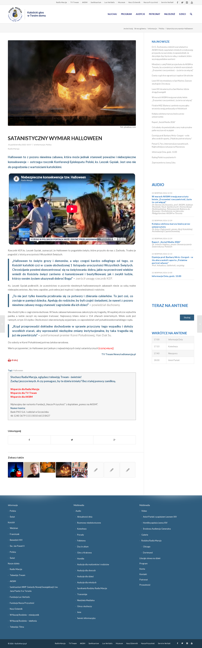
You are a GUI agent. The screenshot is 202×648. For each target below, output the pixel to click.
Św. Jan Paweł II (17, 546)
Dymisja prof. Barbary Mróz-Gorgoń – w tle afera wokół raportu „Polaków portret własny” (172, 260)
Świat (12, 516)
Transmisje (82, 594)
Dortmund (148, 552)
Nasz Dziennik (134, 2)
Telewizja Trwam (17, 575)
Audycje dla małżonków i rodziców (93, 564)
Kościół (11, 522)
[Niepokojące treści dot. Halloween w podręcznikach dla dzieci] (127, 470)
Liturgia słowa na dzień (150, 558)
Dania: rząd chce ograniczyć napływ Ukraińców (172, 75)
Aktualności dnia (84, 516)
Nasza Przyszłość (151, 2)
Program (144, 563)
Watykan (14, 528)
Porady (80, 534)
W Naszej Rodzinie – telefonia (23, 621)
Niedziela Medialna (86, 600)
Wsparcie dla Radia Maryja (24, 389)
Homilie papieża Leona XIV (155, 522)
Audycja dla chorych (86, 570)
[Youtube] (191, 2)
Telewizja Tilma (17, 627)
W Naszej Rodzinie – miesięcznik (24, 615)
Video (144, 511)
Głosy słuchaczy (84, 606)
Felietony (81, 540)
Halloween (18, 370)
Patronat (144, 579)
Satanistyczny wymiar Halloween (55, 138)
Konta (142, 569)
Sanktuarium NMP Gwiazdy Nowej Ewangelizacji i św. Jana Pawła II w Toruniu (34, 589)
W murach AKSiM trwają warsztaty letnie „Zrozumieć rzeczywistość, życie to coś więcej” (172, 199)
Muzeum (121, 2)
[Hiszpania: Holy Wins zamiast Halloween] (79, 470)
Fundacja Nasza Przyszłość (22, 603)
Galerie (144, 534)
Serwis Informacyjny (86, 618)
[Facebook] (177, 2)
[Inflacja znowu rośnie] (199, 324)
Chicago (146, 546)
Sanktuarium (96, 2)
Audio (158, 184)
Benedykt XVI (16, 540)
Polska (161, 28)
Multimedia (79, 505)
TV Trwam (74, 2)
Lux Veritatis (109, 2)
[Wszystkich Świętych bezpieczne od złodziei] (2, 324)
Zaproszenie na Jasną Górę (163, 162)
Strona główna (140, 28)
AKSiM (84, 2)
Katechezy (82, 528)
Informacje (152, 28)
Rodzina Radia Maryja (151, 540)
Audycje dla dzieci (85, 576)
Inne (79, 612)
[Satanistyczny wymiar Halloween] (72, 83)
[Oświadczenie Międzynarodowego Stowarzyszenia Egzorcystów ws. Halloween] (63, 470)
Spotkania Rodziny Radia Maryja (92, 588)
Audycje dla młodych (86, 582)
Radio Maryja (61, 2)
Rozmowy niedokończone (89, 522)
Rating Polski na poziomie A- (164, 157)
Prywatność (145, 585)
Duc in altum (83, 546)
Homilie (80, 558)
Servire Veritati (167, 2)
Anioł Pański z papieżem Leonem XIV (160, 516)
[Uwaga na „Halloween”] (47, 467)
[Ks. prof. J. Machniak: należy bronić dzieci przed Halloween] (111, 470)
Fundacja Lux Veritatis (20, 597)
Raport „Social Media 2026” (163, 122)
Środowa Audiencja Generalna (157, 528)
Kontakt (143, 574)
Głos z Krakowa (84, 552)
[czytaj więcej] (106, 348)
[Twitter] (182, 2)
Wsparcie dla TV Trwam (23, 392)
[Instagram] (187, 2)
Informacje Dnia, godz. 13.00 (164, 152)
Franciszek (14, 534)
